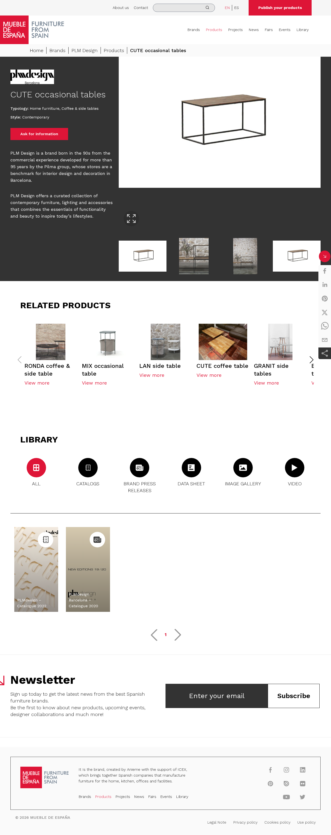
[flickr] (302, 783)
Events (285, 29)
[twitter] (325, 312)
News (254, 29)
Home (36, 50)
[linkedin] (325, 285)
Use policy (306, 822)
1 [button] (165, 634)
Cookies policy (277, 822)
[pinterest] (325, 298)
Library (302, 29)
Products (214, 29)
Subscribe (293, 696)
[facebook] (325, 271)
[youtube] (286, 797)
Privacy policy (245, 822)
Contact (141, 7)
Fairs (269, 29)
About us (121, 7)
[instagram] (286, 770)
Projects (235, 29)
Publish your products (280, 7)
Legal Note (216, 822)
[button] (311, 359)
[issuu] (286, 783)
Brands (193, 29)
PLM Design (84, 50)
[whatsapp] (325, 326)
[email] (325, 340)
